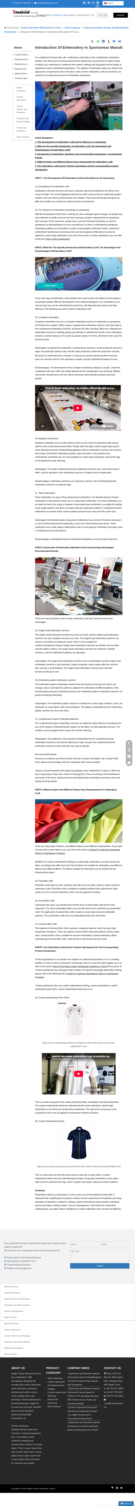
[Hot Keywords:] (105, 15)
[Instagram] (97, 6)
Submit (100, 1266)
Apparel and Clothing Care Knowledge (23, 69)
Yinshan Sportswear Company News (23, 78)
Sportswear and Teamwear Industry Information (23, 64)
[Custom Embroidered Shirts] (79, 1162)
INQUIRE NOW (120, 16)
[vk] (120, 41)
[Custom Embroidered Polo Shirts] (75, 1039)
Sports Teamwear (55, 1378)
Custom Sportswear (56, 1382)
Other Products (54, 1406)
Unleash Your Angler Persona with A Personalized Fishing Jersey (82, 1415)
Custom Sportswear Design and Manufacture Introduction (23, 55)
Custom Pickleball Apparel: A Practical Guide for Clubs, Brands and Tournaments (84, 1381)
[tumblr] (109, 41)
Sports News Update (23, 73)
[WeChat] (98, 41)
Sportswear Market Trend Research (23, 59)
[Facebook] (84, 2)
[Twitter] (93, 2)
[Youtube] (97, 2)
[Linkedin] (88, 2)
